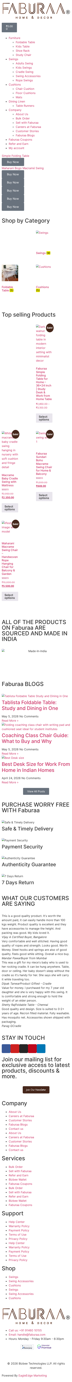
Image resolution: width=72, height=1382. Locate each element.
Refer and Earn (18, 144)
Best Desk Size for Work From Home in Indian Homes (36, 767)
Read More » (10, 720)
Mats (19, 97)
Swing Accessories (28, 76)
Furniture (14, 38)
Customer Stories (27, 131)
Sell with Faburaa (27, 122)
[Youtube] (14, 1048)
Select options (44, 418)
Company (15, 110)
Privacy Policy (18, 1239)
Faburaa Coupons (20, 139)
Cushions (15, 84)
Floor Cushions (25, 93)
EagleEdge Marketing (33, 1375)
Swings (13, 59)
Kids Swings (24, 67)
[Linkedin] (41, 1048)
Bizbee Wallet (18, 1179)
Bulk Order (23, 118)
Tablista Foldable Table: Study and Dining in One (30, 705)
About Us (22, 114)
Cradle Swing (24, 72)
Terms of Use (17, 1234)
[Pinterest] (32, 1048)
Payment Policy (19, 1230)
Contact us (16, 1128)
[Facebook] (6, 1048)
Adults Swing (24, 63)
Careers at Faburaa (28, 127)
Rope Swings (24, 80)
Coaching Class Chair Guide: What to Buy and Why (35, 738)
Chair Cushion (25, 88)
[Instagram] (23, 1048)
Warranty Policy (19, 1226)
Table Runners (25, 105)
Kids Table (23, 46)
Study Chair (23, 55)
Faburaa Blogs (25, 135)
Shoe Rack (23, 50)
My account (16, 148)
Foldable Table (25, 42)
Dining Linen (17, 101)
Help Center (17, 1222)
